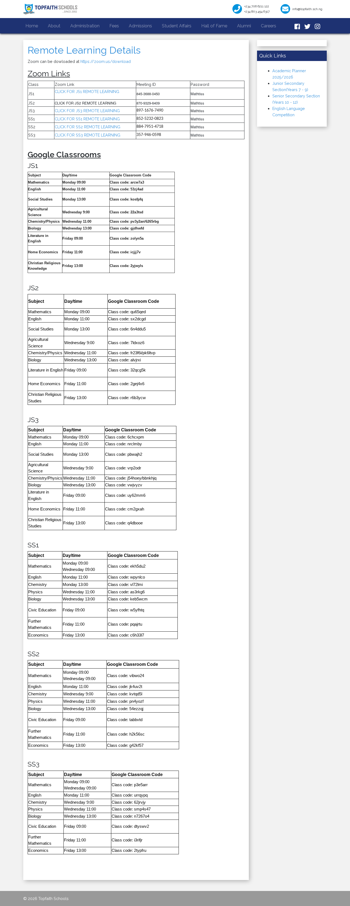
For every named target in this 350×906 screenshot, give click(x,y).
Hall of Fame (214, 25)
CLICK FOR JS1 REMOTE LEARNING (87, 91)
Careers (268, 25)
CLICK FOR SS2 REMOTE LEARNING (87, 126)
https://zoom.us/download (105, 61)
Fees (114, 25)
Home (32, 25)
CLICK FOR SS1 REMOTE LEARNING (87, 119)
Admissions (140, 25)
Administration (85, 25)
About (54, 25)
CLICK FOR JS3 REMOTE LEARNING (87, 110)
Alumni (244, 25)
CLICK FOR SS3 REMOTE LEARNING (87, 135)
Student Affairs (176, 25)
